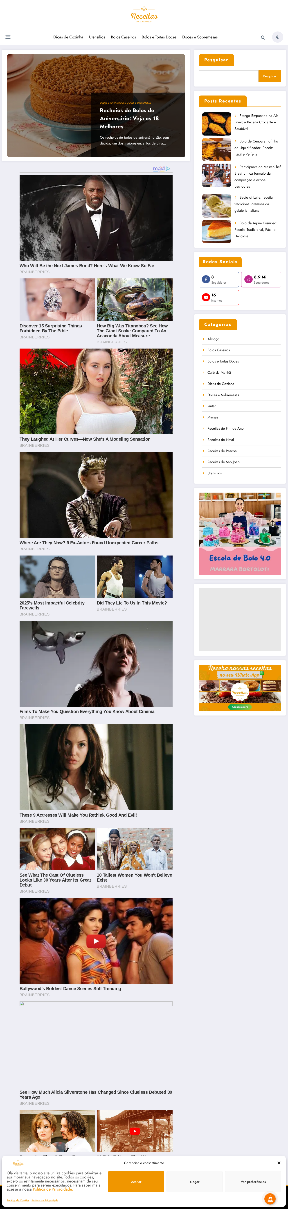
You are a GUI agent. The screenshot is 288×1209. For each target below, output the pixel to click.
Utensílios (97, 37)
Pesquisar (216, 60)
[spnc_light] (277, 37)
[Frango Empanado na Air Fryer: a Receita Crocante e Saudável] (216, 124)
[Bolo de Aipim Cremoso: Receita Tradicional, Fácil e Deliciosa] (216, 231)
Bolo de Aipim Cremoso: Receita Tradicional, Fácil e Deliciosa (255, 229)
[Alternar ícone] (7, 37)
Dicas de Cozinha (68, 37)
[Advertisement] (240, 619)
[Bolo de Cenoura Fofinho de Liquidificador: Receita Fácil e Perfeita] (216, 150)
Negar (195, 1181)
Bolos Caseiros (123, 37)
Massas (212, 417)
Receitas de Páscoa (222, 450)
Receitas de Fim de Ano (225, 428)
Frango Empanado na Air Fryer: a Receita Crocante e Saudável (256, 122)
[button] (279, 1163)
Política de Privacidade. (53, 1189)
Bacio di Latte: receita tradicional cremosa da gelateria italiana (253, 204)
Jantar (211, 406)
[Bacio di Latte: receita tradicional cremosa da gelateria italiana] (216, 206)
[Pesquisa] (263, 37)
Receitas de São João (223, 461)
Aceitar (136, 1181)
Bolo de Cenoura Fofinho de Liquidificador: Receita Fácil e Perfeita (256, 148)
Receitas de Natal (220, 439)
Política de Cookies (18, 1200)
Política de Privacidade (45, 1200)
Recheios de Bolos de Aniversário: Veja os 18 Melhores (129, 118)
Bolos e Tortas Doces (159, 37)
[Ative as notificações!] (270, 1199)
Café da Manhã (219, 372)
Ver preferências (253, 1181)
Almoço (213, 339)
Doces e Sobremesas (200, 37)
